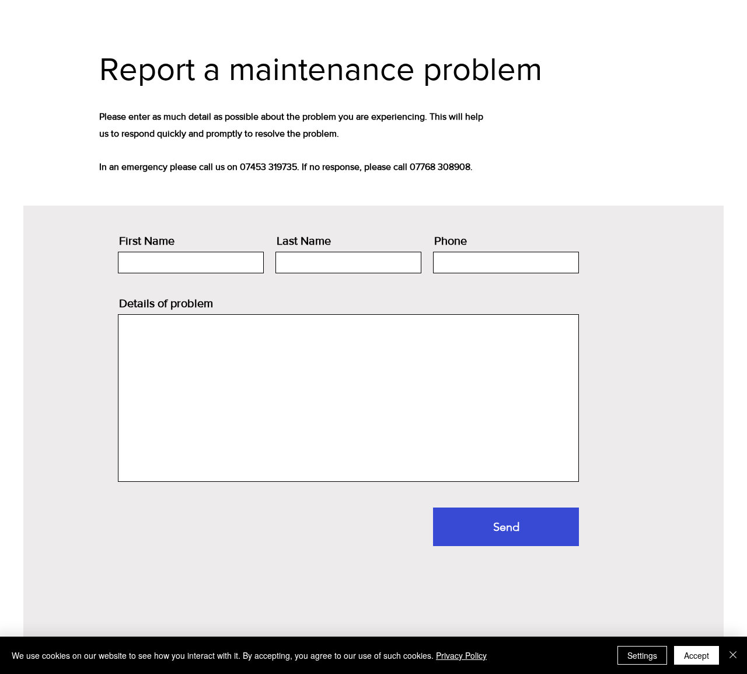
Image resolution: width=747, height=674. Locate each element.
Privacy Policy (461, 655)
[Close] (733, 655)
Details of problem (166, 303)
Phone (450, 240)
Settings (642, 655)
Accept (696, 655)
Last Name (304, 240)
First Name (146, 240)
